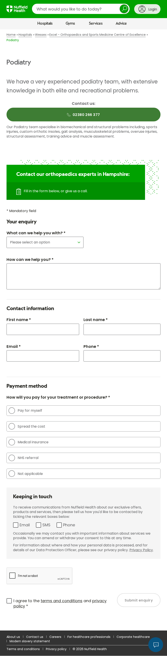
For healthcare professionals (88, 637)
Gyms (70, 23)
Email (25, 525)
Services (96, 23)
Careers (55, 637)
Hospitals (45, 23)
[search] (81, 9)
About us (13, 637)
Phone (69, 525)
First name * (19, 319)
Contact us (34, 637)
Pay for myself (30, 410)
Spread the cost (31, 426)
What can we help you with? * (36, 233)
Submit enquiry (139, 600)
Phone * (91, 346)
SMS (46, 525)
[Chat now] (155, 644)
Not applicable (30, 473)
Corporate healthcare (133, 637)
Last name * (96, 319)
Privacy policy (56, 649)
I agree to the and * (60, 603)
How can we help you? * (30, 259)
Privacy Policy (141, 549)
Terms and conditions (23, 649)
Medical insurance (33, 442)
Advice (121, 23)
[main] (83, 330)
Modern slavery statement (30, 641)
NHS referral (28, 457)
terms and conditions (61, 600)
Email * (14, 346)
